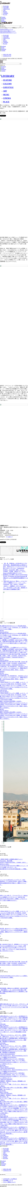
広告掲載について (8, 1180)
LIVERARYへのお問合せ (10, 1179)
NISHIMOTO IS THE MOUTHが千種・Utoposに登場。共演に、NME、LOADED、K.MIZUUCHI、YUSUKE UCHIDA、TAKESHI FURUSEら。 (13, 963)
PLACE (5, 14)
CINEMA (5, 13)
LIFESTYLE (6, 9)
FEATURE (6, 6)
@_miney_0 (9, 536)
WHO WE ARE (7, 54)
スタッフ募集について (9, 1182)
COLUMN (6, 7)
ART (4, 10)
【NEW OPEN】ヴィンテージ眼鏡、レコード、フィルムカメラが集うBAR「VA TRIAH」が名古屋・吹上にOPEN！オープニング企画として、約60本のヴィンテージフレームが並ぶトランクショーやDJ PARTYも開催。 (14, 914)
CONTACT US (7, 56)
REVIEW (5, 1158)
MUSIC (5, 11)
